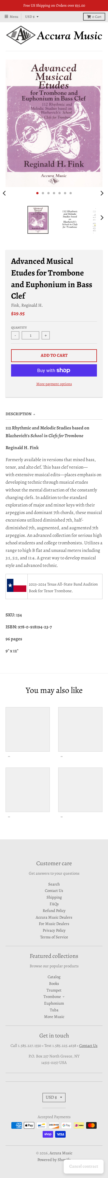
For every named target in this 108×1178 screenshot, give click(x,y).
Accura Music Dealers (54, 917)
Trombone (52, 996)
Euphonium (54, 1003)
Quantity (19, 327)
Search (54, 884)
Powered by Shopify (54, 1159)
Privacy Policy (54, 930)
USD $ (30, 16)
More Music (54, 1016)
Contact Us (54, 890)
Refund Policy (54, 910)
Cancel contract (83, 1166)
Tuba (54, 1010)
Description (19, 414)
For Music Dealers (54, 923)
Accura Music (61, 1153)
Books (54, 983)
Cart (96, 16)
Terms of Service (54, 937)
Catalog (54, 977)
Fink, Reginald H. (27, 305)
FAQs (54, 904)
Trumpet (54, 990)
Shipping (54, 897)
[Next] (102, 193)
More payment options (54, 384)
